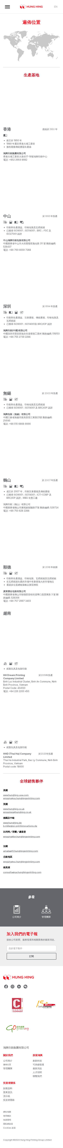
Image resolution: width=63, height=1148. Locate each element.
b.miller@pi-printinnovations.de (20, 825)
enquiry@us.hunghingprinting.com (21, 798)
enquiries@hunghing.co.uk (17, 812)
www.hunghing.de (12, 822)
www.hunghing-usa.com (16, 795)
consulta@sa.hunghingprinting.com (22, 872)
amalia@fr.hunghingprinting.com (20, 851)
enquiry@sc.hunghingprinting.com (21, 861)
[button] (7, 7)
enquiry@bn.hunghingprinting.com (21, 836)
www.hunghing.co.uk (13, 808)
